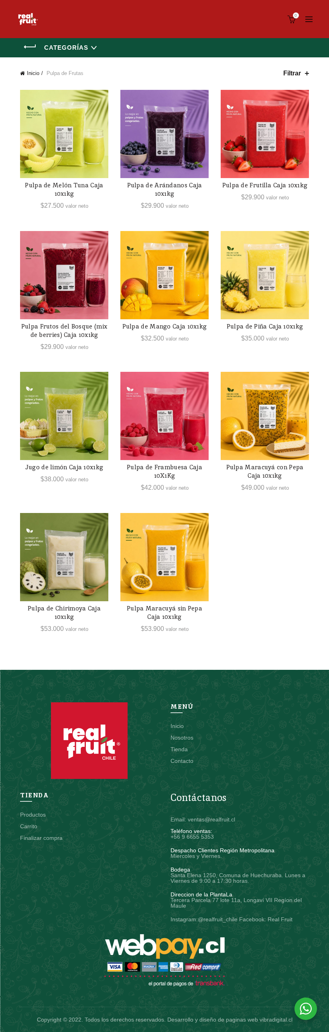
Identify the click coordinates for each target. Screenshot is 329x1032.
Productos (33, 814)
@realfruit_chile (218, 919)
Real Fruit (280, 919)
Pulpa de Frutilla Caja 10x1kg (265, 185)
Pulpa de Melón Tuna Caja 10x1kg (64, 189)
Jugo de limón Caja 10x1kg (64, 467)
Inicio (33, 73)
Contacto (182, 761)
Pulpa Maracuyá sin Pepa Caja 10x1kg (164, 612)
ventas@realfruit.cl (211, 819)
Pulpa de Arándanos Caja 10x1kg (164, 189)
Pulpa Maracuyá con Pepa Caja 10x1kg (265, 471)
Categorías (66, 47)
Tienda (179, 749)
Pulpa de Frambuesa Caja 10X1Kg (164, 471)
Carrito (28, 826)
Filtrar (292, 73)
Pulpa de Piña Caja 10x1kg (265, 326)
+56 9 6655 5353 (192, 836)
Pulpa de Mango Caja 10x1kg (164, 326)
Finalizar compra (41, 838)
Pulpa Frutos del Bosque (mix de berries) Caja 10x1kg (64, 330)
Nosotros (182, 737)
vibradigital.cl (276, 1019)
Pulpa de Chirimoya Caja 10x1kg (64, 612)
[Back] (30, 47)
